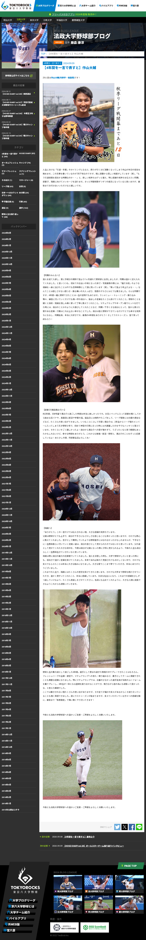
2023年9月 (6, 402)
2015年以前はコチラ (10, 810)
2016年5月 (6, 778)
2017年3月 (6, 716)
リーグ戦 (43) (7, 186)
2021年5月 (6, 496)
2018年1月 (6, 672)
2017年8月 (6, 691)
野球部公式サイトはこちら (17, 76)
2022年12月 (7, 434)
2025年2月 (6, 314)
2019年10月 (7, 565)
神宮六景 (135, 5)
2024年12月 (7, 327)
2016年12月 (7, 735)
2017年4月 (6, 709)
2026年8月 (6, 233)
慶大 (78, 20)
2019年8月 (6, 571)
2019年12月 (7, 553)
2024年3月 (6, 371)
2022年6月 (6, 465)
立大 (47, 20)
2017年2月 (6, 722)
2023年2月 (6, 427)
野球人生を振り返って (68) (10, 215)
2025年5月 (6, 296)
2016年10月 (7, 747)
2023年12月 (7, 390)
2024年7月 (6, 352)
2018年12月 (7, 615)
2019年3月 (6, 597)
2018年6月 (6, 647)
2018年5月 (6, 653)
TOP (43, 53)
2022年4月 (6, 477)
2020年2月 (6, 540)
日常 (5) (22, 186)
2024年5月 (6, 365)
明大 (7, 20)
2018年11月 (7, 622)
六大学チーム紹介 (87, 5)
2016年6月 (6, 772)
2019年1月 (6, 609)
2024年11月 (7, 333)
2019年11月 (7, 559)
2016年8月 (6, 760)
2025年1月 (6, 321)
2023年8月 (6, 408)
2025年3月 (6, 308)
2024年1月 (6, 383)
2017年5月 (6, 703)
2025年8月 (6, 277)
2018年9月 (6, 634)
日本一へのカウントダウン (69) (10, 194)
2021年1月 (6, 502)
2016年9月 (6, 753)
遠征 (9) (5, 208)
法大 (21, 19)
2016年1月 (6, 803)
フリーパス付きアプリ (63, 14)
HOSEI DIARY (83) (27, 153)
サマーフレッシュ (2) (9, 172)
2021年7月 (6, 484)
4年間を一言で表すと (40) (10, 155)
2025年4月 (6, 302)
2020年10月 (7, 521)
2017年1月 (6, 728)
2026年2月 (6, 239)
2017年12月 (7, 678)
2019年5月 (6, 584)
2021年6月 (6, 490)
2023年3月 (6, 421)
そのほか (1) (7, 180)
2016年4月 (6, 785)
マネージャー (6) (26, 180)
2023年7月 (6, 415)
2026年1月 (6, 245)
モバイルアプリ (106, 5)
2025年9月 (6, 270)
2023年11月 (7, 396)
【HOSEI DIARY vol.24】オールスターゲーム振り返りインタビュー (93, 846)
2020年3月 (6, 534)
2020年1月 (6, 546)
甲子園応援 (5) (8, 202)
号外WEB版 (122, 5)
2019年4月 (6, 590)
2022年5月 (6, 471)
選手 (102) (23, 208)
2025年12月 (7, 252)
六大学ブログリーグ (45, 5)
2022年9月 (6, 452)
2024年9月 (6, 339)
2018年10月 (7, 628)
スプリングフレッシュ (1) (27, 172)
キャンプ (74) (25, 163)
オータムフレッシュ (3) (10, 164)
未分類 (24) (24, 193)
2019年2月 (6, 603)
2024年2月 (6, 377)
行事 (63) (23, 202)
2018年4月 (6, 659)
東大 (34, 20)
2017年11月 (7, 684)
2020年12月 (7, 509)
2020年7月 (6, 528)
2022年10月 (7, 446)
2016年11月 (7, 741)
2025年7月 (6, 283)
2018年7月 (6, 640)
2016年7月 (6, 766)
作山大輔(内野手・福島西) (63, 78)
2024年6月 (6, 358)
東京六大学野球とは (67, 5)
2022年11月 (7, 440)
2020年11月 (7, 515)
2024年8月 (6, 346)
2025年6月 (6, 289)
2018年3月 (6, 666)
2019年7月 (6, 578)
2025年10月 (7, 264)
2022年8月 (6, 459)
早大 (61, 20)
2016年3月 (6, 791)
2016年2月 (6, 797)
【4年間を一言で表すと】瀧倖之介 (79, 837)
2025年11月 (7, 258)
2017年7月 (6, 697)
